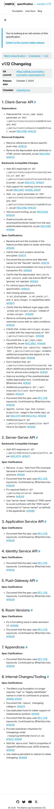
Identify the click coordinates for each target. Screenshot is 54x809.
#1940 (10, 750)
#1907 (21, 706)
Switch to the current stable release (25, 42)
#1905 (40, 336)
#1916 (27, 383)
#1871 (22, 255)
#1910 (44, 372)
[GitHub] (17, 802)
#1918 (21, 474)
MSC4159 (44, 153)
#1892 (25, 288)
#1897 (10, 303)
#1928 (10, 404)
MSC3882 (30, 343)
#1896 (14, 625)
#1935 (42, 415)
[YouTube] (30, 802)
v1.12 (46, 55)
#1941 (37, 190)
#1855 (10, 248)
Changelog (34, 55)
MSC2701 (16, 415)
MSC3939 (42, 211)
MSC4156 (22, 131)
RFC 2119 (42, 398)
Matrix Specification (14, 55)
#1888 (27, 270)
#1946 (30, 510)
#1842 (22, 146)
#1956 (23, 757)
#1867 (40, 182)
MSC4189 (45, 226)
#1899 (29, 314)
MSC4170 (30, 182)
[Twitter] (36, 802)
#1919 (35, 713)
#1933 (32, 131)
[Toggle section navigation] (5, 20)
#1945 (31, 426)
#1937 (10, 739)
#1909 (31, 357)
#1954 (18, 739)
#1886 (10, 698)
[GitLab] (23, 802)
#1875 (45, 263)
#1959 (10, 229)
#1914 (18, 698)
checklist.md (23, 90)
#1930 (20, 496)
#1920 (19, 394)
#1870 (10, 157)
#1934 (10, 215)
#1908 (41, 343)
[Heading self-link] (34, 102)
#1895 (29, 190)
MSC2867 (19, 190)
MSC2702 (31, 415)
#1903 (10, 325)
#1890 (34, 281)
